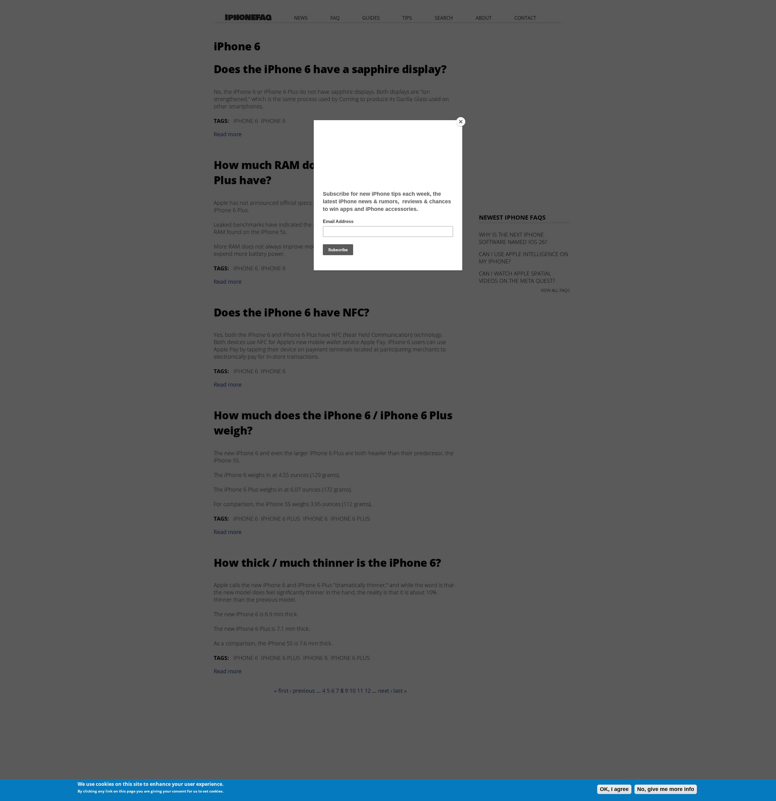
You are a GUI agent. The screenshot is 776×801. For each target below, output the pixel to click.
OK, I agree (614, 789)
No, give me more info (665, 789)
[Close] (460, 121)
